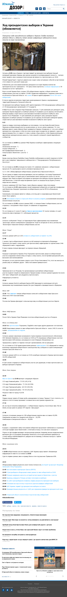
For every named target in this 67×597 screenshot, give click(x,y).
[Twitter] (40, 8)
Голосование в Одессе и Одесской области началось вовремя (26, 199)
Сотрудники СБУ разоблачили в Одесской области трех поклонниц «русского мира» (17, 553)
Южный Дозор (7, 18)
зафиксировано (41, 345)
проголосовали (14, 325)
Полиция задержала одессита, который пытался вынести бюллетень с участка (32, 475)
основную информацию (51, 87)
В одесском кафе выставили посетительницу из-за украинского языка (17, 558)
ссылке (29, 95)
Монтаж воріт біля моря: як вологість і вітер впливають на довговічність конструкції (30, 520)
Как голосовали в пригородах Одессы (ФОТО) (21, 469)
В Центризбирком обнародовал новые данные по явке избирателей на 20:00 (31, 472)
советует (13, 294)
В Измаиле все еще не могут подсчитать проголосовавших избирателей (30, 483)
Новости (17, 18)
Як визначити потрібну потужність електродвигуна (19, 535)
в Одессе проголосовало (34, 211)
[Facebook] (36, 8)
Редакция (36, 583)
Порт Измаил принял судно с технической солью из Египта (16, 567)
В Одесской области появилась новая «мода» (15, 572)
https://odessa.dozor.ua (13, 6)
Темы (27, 13)
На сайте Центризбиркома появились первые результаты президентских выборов (33, 481)
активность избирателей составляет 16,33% (37, 236)
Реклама (30, 583)
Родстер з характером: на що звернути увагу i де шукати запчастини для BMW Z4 (29, 539)
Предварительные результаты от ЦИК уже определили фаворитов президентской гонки (35, 489)
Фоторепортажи (36, 13)
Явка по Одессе (7, 379)
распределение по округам (16, 330)
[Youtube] (44, 8)
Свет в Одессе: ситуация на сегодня (13, 562)
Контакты (46, 13)
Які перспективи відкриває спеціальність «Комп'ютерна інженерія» (24, 515)
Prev (36, 576)
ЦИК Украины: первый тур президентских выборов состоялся (26, 486)
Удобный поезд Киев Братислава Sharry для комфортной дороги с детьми (27, 525)
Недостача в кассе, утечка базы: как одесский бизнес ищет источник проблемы (29, 530)
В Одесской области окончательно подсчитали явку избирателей (27, 495)
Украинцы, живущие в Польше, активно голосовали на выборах (26, 478)
